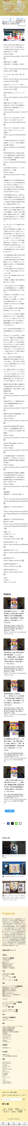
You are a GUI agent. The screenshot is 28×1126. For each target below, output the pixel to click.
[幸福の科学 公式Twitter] (6, 1103)
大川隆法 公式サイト (7, 959)
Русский (6, 1077)
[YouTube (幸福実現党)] (13, 1017)
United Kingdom (7, 1069)
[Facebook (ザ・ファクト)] (13, 1007)
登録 (24, 1099)
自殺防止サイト (5, 1054)
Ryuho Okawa (6, 1081)
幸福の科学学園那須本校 (8, 1029)
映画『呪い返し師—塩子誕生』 (9, 990)
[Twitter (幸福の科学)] (9, 958)
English (23, 1)
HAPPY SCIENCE (15, 1119)
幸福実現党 (5, 1017)
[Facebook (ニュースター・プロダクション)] (19, 1002)
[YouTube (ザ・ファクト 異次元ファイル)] (17, 1009)
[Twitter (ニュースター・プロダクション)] (17, 1002)
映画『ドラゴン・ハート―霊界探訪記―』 (11, 994)
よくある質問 (19, 1110)
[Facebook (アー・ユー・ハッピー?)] (16, 980)
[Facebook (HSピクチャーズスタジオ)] (18, 986)
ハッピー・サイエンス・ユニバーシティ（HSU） (12, 1026)
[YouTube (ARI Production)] (15, 1003)
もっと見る (9, 810)
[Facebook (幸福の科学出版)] (13, 974)
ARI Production (7, 1003)
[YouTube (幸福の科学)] (13, 958)
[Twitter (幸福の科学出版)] (11, 974)
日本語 (19, 1)
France (4, 1067)
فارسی (4, 1080)
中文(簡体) (5, 1074)
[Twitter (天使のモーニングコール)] (15, 1011)
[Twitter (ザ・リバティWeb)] (13, 977)
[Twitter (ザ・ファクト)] (11, 1007)
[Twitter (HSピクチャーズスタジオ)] (16, 986)
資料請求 (13, 1111)
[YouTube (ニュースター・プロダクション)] (21, 1002)
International (6, 1062)
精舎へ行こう (5, 962)
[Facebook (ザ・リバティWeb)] (15, 977)
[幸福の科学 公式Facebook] (3, 1103)
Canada (4, 1064)
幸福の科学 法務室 (7, 965)
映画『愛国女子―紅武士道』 (8, 989)
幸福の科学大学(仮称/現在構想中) (10, 1031)
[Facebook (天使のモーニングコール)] (17, 1011)
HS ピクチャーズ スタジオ (8, 986)
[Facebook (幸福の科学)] (11, 958)
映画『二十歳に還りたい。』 (8, 993)
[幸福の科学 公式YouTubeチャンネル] (8, 1103)
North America (6, 1063)
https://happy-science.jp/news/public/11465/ (14, 175)
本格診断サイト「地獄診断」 (8, 967)
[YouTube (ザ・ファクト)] (9, 1007)
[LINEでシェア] (16, 823)
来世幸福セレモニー (7, 1047)
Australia (5, 1073)
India (4, 1070)
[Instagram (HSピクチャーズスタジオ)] (21, 986)
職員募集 (20, 1111)
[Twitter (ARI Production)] (13, 1003)
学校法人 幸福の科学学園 (8, 1027)
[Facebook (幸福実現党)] (11, 1017)
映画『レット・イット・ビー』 (8, 991)
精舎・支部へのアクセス (7, 963)
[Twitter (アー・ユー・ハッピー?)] (14, 980)
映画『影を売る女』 (6, 996)
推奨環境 (17, 1109)
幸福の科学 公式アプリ (7, 966)
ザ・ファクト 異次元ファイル (9, 1009)
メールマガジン (6, 960)
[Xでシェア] (12, 823)
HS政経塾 (4, 1033)
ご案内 (4, 1109)
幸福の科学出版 (6, 974)
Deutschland (6, 1066)
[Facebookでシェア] (8, 823)
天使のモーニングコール (8, 1011)
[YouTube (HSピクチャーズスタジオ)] (20, 986)
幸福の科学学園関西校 (7, 1030)
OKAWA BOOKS (7, 1083)
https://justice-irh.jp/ (12, 566)
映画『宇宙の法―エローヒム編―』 (10, 987)
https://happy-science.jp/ (14, 560)
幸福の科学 (5, 958)
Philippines (5, 1071)
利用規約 (10, 1109)
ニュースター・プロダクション (9, 1002)
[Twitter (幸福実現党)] (9, 1017)
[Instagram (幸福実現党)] (15, 1017)
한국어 (4, 1076)
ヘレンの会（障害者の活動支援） (9, 1056)
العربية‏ (3, 1078)
